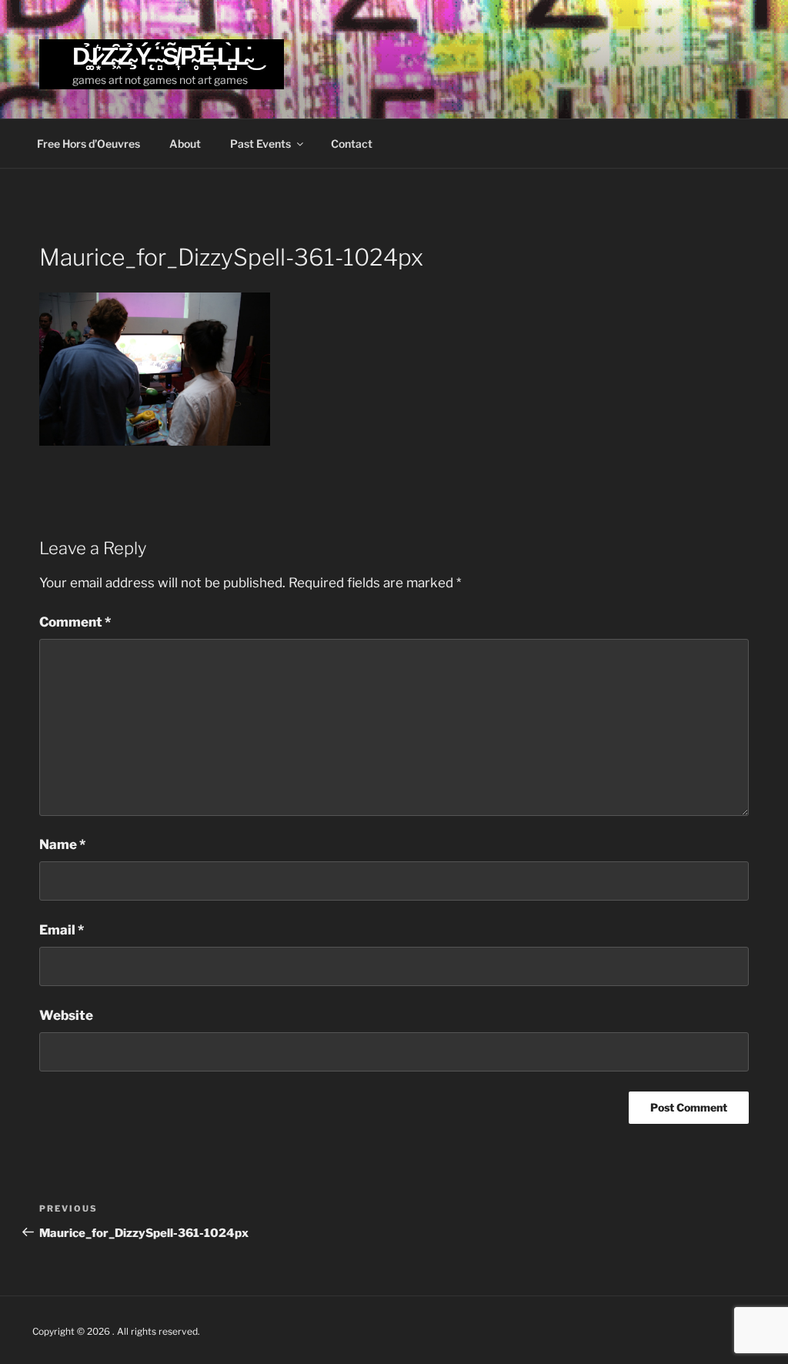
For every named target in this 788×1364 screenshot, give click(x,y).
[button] (154, 369)
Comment (75, 622)
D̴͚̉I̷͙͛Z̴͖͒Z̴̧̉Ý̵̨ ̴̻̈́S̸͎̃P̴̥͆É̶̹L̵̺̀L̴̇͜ (162, 56)
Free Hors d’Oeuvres (88, 143)
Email (61, 930)
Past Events (260, 143)
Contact (351, 143)
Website (66, 1015)
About (185, 143)
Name (62, 844)
